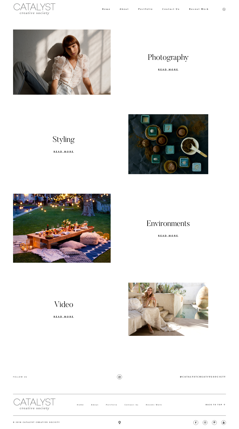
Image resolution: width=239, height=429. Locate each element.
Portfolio (145, 9)
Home (106, 9)
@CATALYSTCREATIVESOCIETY (203, 377)
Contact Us (171, 9)
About (124, 9)
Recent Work (199, 9)
